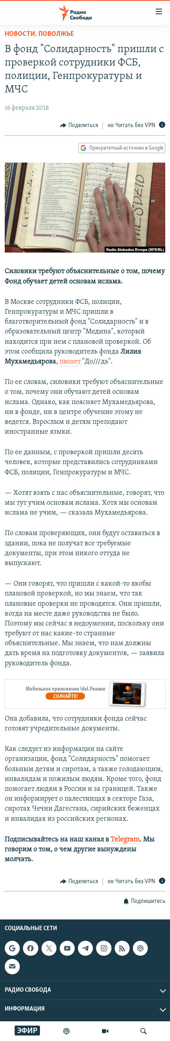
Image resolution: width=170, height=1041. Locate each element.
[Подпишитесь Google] (12, 948)
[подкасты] (66, 1031)
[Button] (79, 125)
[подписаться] (12, 966)
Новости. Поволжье (39, 34)
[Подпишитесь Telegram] (85, 948)
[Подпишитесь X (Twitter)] (49, 948)
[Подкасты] (140, 948)
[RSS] (122, 948)
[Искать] (143, 1031)
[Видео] (105, 1031)
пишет (70, 361)
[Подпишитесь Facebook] (30, 948)
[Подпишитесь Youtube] (67, 948)
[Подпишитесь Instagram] (103, 948)
